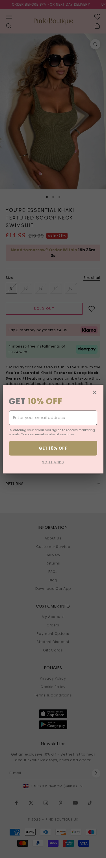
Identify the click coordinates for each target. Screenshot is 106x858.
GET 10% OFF (53, 448)
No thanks (53, 462)
